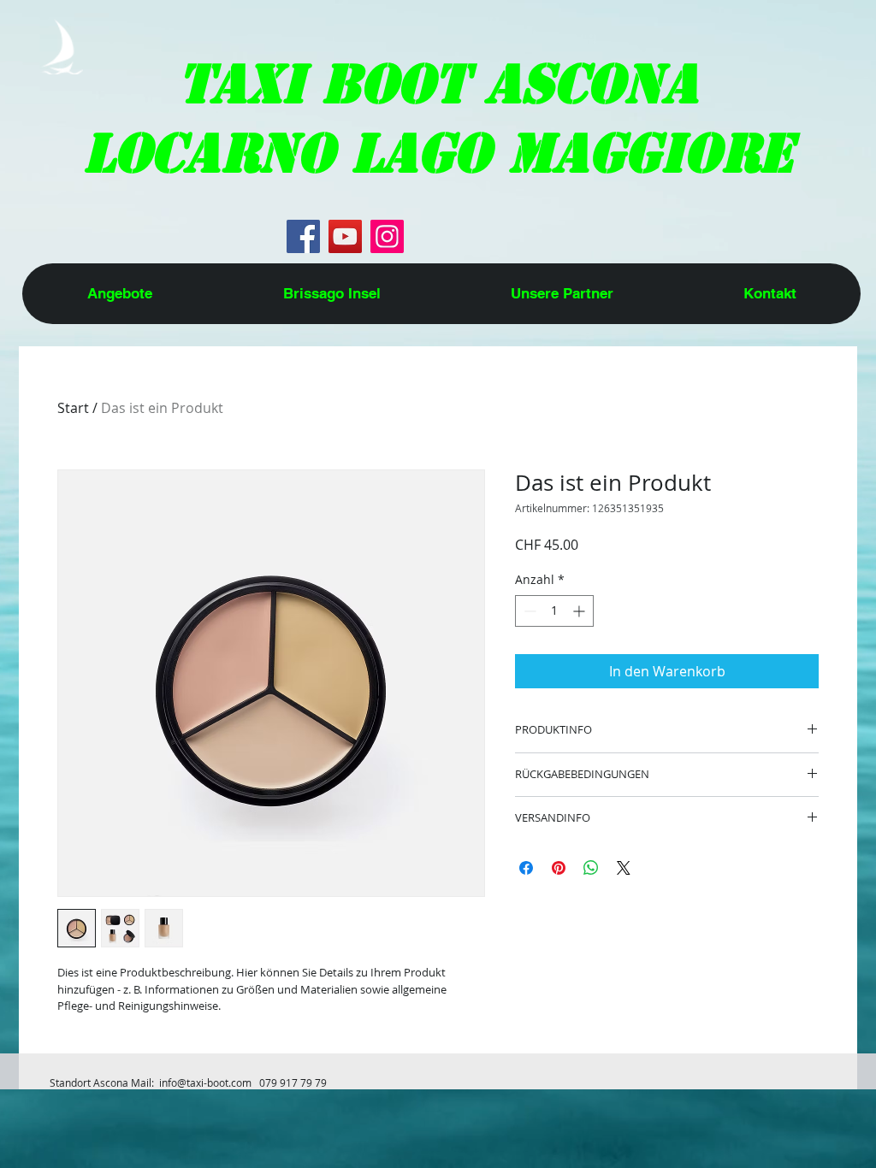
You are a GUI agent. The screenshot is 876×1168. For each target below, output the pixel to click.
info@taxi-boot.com (205, 1082)
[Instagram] (387, 236)
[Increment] (580, 611)
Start (73, 407)
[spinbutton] (554, 611)
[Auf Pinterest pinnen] (558, 868)
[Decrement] (528, 611)
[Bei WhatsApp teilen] (591, 868)
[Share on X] (623, 868)
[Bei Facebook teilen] (526, 868)
